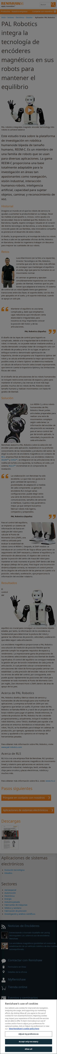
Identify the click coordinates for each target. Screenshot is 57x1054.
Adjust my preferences (28, 1034)
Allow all (28, 1049)
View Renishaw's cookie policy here (24, 1028)
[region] (28, 1026)
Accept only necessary (28, 1041)
